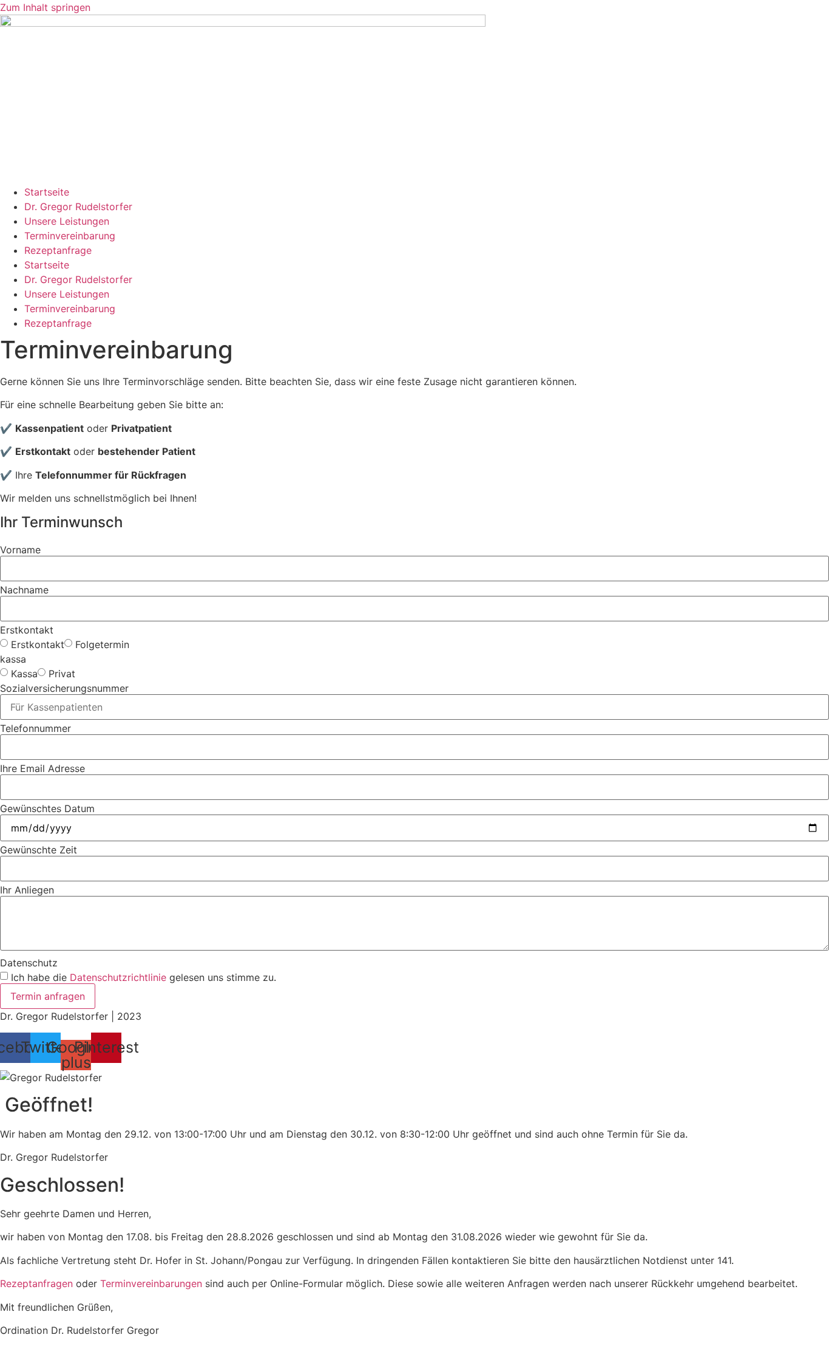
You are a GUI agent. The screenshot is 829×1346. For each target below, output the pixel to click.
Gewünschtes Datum (47, 808)
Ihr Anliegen (27, 890)
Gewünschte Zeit (38, 850)
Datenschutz (29, 963)
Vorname (20, 550)
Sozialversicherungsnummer (64, 688)
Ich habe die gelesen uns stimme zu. (143, 977)
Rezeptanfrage (58, 250)
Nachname (24, 590)
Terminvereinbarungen (151, 1283)
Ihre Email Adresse (42, 768)
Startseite (46, 192)
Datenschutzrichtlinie (118, 977)
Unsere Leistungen (66, 221)
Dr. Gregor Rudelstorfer (78, 206)
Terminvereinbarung (69, 236)
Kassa (24, 673)
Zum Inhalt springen (45, 7)
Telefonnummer (35, 728)
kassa (13, 659)
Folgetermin (102, 644)
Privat (62, 673)
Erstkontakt (26, 630)
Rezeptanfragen (36, 1283)
